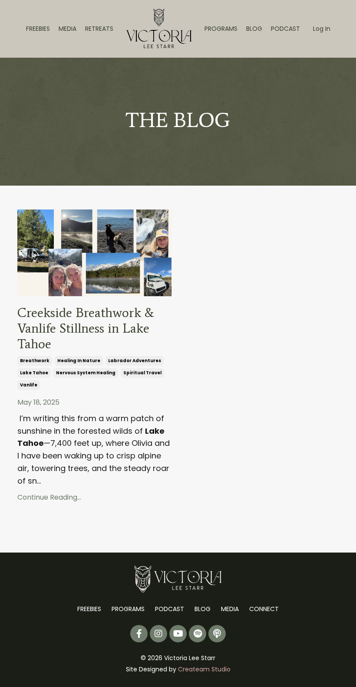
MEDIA (67, 28)
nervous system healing (85, 373)
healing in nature (78, 360)
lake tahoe (34, 373)
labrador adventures (134, 360)
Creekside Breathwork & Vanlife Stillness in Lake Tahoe (85, 328)
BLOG (254, 28)
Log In (321, 28)
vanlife (28, 385)
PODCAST (285, 28)
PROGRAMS (220, 28)
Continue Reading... (49, 497)
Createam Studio (204, 669)
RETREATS (99, 28)
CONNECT (264, 609)
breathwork (34, 360)
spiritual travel (142, 373)
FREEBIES (38, 28)
